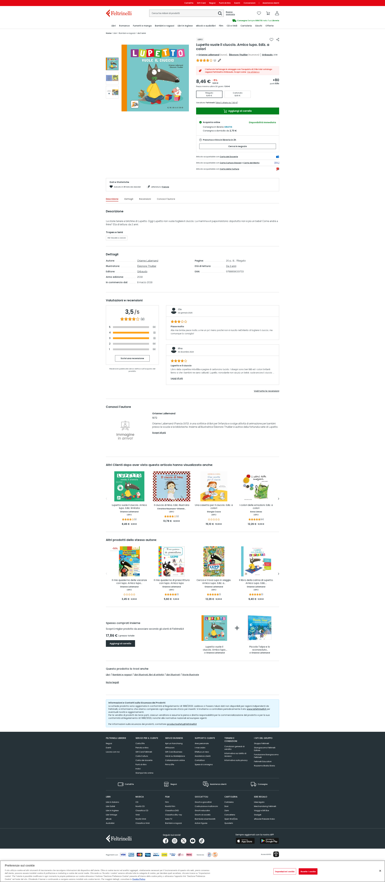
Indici (138, 768)
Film (167, 802)
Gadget (257, 814)
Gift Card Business (173, 752)
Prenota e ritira (142, 747)
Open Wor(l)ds (231, 819)
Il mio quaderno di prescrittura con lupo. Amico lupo (171, 582)
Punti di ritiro (225, 3)
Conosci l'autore (166, 198)
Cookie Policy (138, 878)
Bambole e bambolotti (205, 819)
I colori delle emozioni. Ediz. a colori (256, 507)
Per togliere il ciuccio (117, 238)
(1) (154, 332)
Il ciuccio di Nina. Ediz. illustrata (171, 505)
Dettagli (128, 198)
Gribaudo (267, 54)
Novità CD (140, 806)
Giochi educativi (202, 810)
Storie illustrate (190, 674)
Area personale (202, 743)
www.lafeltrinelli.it (256, 709)
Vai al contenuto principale (118, 3)
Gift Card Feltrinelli (144, 752)
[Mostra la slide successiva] (279, 498)
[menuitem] (113, 26)
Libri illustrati (173, 674)
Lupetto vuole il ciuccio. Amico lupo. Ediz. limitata (129, 507)
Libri (108, 674)
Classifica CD (142, 810)
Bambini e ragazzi (122, 674)
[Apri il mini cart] (268, 13)
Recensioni (145, 198)
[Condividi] (277, 39)
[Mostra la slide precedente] (106, 498)
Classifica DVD (172, 810)
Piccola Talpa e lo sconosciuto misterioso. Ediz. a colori (259, 648)
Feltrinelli (210, 102)
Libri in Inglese (112, 810)
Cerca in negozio (237, 146)
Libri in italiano (112, 802)
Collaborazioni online (175, 760)
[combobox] (186, 13)
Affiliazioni (169, 747)
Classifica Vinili (143, 823)
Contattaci (200, 760)
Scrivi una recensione (132, 358)
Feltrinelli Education (263, 761)
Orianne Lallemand (208, 54)
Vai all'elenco (253, 72)
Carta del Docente (229, 156)
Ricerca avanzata (230, 13)
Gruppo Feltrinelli (261, 743)
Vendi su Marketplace (175, 756)
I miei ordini (200, 747)
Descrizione (112, 198)
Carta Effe (140, 743)
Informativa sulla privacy (236, 760)
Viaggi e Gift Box (261, 810)
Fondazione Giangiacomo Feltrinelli (266, 756)
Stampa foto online (144, 773)
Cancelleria (229, 814)
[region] (192, 871)
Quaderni (228, 823)
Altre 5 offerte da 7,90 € (226, 102)
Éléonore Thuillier (238, 54)
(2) (143, 319)
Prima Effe (169, 764)
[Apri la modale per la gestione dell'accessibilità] (276, 854)
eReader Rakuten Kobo (264, 819)
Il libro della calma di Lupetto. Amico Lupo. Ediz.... (256, 582)
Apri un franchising (174, 743)
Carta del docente (144, 760)
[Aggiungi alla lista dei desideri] (271, 39)
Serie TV (168, 819)
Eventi (237, 3)
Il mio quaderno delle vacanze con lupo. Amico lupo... (129, 582)
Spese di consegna (204, 764)
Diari (226, 806)
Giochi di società (202, 814)
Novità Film (170, 806)
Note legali (112, 682)
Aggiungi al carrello (240, 110)
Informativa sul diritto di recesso (235, 754)
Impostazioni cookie (284, 871)
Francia (165, 187)
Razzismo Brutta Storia (264, 765)
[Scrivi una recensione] (219, 60)
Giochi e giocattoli (203, 802)
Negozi (212, 3)
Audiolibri (110, 823)
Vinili (138, 814)
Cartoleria (229, 802)
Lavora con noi (113, 752)
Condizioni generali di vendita (234, 747)
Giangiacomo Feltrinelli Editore (264, 749)
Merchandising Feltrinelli (265, 806)
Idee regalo (259, 802)
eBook (108, 819)
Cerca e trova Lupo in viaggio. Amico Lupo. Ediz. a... (214, 582)
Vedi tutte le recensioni (266, 391)
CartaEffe (188, 3)
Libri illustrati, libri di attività (149, 674)
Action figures (201, 823)
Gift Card (201, 3)
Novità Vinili (141, 819)
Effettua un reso (202, 752)
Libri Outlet (110, 806)
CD (137, 802)
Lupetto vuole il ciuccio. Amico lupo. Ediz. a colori (214, 648)
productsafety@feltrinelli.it (182, 724)
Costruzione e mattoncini (206, 806)
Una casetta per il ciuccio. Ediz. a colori (214, 507)
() (215, 60)
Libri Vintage (111, 814)
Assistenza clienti (271, 3)
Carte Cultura (142, 756)
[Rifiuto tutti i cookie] (380, 871)
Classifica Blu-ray (173, 814)
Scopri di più (159, 432)
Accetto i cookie (308, 871)
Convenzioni (249, 3)
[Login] (277, 13)
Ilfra (180, 348)
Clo (180, 309)
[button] (220, 13)
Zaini (226, 810)
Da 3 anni (231, 266)
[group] (235, 20)
